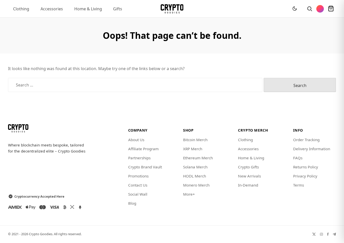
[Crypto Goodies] (172, 8)
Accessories (52, 9)
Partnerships (139, 157)
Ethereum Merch (198, 157)
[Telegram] (334, 234)
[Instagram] (321, 234)
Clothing (21, 9)
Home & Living (88, 9)
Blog (132, 203)
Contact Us (137, 185)
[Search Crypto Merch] (309, 9)
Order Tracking (306, 139)
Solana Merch (195, 166)
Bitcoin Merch (195, 139)
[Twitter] (314, 234)
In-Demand (248, 185)
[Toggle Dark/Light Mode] (294, 9)
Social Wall (137, 194)
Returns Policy (305, 166)
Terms (298, 185)
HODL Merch (194, 175)
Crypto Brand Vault (145, 166)
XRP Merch (192, 148)
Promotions (138, 175)
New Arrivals (249, 175)
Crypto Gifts (248, 166)
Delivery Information (311, 148)
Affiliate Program (143, 148)
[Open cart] (331, 9)
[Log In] (320, 9)
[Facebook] (328, 234)
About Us (136, 139)
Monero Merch (196, 185)
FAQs (297, 157)
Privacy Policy (305, 175)
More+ (189, 194)
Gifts (117, 9)
